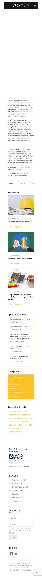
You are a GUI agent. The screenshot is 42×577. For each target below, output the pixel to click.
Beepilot (21, 103)
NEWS (21, 466)
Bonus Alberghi (17, 377)
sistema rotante (22, 112)
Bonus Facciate (17, 381)
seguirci (21, 173)
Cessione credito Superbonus (20, 258)
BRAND (26, 466)
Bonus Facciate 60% (20, 487)
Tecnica (15, 396)
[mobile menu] (35, 6)
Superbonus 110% (19, 480)
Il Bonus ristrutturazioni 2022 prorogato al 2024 (20, 347)
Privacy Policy (18, 497)
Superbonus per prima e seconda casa (19, 357)
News (30, 68)
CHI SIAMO (13, 466)
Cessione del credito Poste (18, 221)
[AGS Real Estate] (21, 5)
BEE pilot (18, 70)
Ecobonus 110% (18, 483)
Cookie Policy (17, 501)
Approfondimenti (19, 490)
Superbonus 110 (17, 392)
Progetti (15, 494)
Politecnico (21, 73)
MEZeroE (11, 156)
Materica (25, 70)
